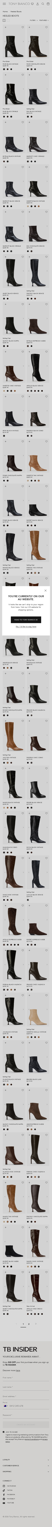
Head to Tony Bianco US (26, 620)
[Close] (45, 590)
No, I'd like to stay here (26, 627)
